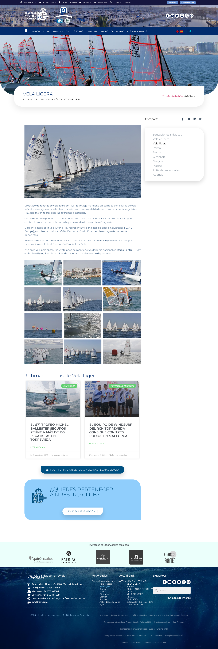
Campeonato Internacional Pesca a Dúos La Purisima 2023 (127, 622)
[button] (189, 31)
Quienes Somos (74, 31)
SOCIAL (131, 586)
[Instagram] (187, 16)
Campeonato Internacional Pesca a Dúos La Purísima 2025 (128, 636)
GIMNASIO (132, 599)
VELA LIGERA (133, 584)
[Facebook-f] (168, 16)
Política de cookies (139, 615)
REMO (130, 591)
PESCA (130, 597)
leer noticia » (37, 447)
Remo (157, 148)
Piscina (157, 165)
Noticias (36, 31)
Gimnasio (159, 156)
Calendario (117, 31)
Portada (166, 96)
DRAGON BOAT (135, 604)
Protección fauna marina (131, 643)
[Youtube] (172, 16)
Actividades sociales (166, 170)
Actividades (54, 31)
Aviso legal (104, 615)
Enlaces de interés (179, 597)
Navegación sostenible (174, 636)
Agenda (158, 174)
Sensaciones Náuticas (167, 134)
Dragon (158, 161)
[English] (178, 31)
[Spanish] (182, 31)
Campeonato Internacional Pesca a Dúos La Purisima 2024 (144, 629)
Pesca (157, 152)
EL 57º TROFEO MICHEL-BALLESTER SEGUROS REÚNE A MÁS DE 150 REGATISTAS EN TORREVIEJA (50, 432)
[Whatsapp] (192, 16)
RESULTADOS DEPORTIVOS (141, 589)
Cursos (104, 31)
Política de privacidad (120, 615)
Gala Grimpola (178, 622)
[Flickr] (182, 16)
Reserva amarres (137, 31)
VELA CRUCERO (135, 594)
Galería (92, 31)
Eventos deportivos (162, 622)
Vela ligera (160, 143)
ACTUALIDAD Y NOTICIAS (132, 581)
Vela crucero (161, 139)
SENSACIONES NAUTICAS (140, 602)
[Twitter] (177, 16)
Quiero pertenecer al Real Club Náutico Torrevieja (168, 615)
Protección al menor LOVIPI (155, 643)
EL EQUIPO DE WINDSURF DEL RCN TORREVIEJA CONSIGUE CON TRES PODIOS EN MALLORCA (110, 430)
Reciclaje (158, 636)
